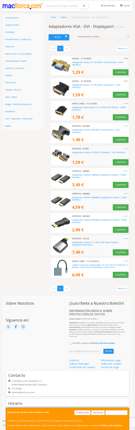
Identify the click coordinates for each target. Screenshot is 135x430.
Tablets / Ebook (13, 89)
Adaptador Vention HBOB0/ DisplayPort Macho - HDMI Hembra (99, 221)
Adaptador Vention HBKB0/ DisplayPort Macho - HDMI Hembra (99, 176)
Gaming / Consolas (14, 68)
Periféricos (10, 82)
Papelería (10, 111)
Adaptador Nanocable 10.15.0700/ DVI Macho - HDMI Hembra (99, 108)
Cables (8, 75)
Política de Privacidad (103, 343)
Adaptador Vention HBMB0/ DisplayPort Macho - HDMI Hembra (99, 198)
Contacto (74, 360)
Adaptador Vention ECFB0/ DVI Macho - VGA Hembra (98, 152)
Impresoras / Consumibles (18, 53)
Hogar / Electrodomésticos (18, 104)
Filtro (57, 37)
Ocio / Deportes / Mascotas (19, 118)
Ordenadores (12, 17)
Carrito (126, 5)
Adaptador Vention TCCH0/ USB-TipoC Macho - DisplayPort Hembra (95, 243)
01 (60, 48)
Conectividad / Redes (16, 60)
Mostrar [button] (122, 48)
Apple (8, 125)
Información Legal (111, 360)
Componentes (12, 24)
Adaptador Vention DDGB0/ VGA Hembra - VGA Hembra (96, 131)
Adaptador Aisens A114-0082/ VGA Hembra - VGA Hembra (97, 63)
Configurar (82, 412)
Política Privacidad (79, 363)
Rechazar (98, 412)
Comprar (121, 72)
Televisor (9, 46)
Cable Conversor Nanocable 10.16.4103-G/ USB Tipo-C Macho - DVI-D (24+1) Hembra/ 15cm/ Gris (100, 266)
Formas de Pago (110, 367)
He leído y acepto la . (93, 343)
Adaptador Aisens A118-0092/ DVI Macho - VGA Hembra (96, 86)
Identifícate (109, 5)
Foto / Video (11, 97)
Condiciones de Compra (82, 367)
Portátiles (10, 32)
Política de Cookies (111, 425)
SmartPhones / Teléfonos (18, 39)
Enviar (108, 351)
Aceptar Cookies (116, 412)
